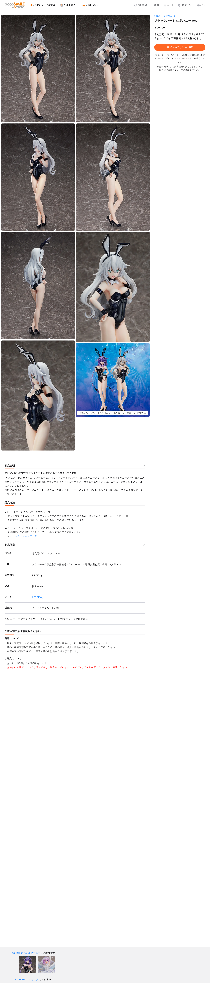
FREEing (38, 597)
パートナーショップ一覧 (23, 536)
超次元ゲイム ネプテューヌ (165, 16)
